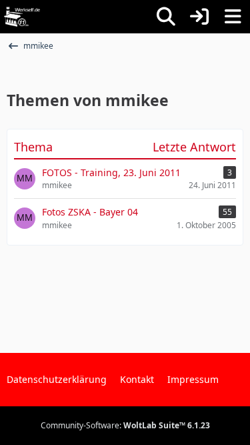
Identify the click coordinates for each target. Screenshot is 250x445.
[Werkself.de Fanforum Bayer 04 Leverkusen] (22, 16)
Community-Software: (125, 425)
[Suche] (166, 16)
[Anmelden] (199, 16)
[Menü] (232, 16)
